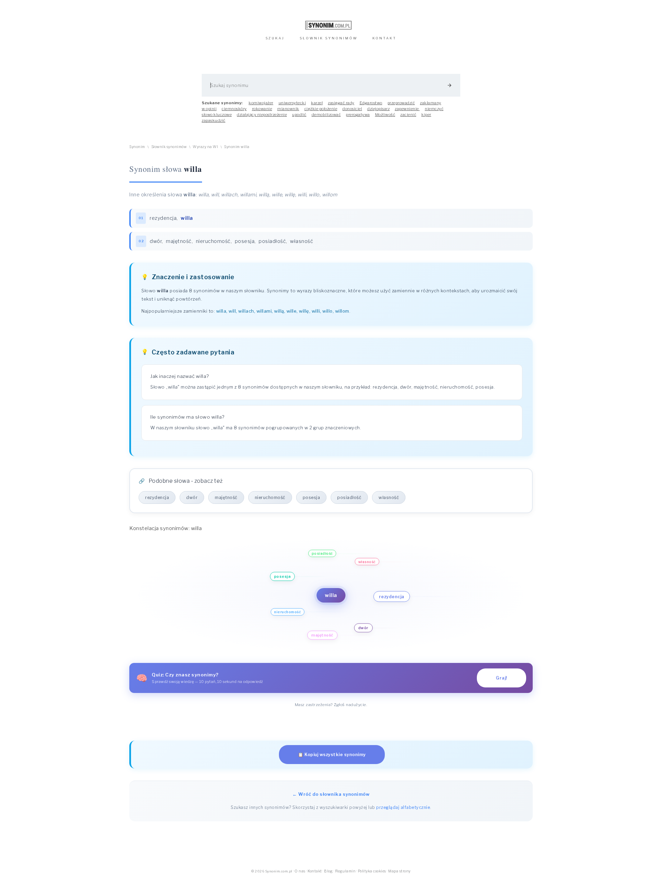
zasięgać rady (341, 102)
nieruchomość (213, 241)
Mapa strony (399, 871)
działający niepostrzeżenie (262, 114)
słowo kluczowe (217, 114)
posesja (245, 241)
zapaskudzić (213, 120)
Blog (328, 871)
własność (301, 241)
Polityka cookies (372, 871)
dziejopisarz (378, 108)
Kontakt (315, 871)
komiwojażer (261, 102)
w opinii (209, 108)
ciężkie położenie (321, 108)
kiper (426, 114)
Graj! (501, 678)
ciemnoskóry (234, 108)
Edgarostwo (371, 102)
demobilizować (326, 114)
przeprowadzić (401, 102)
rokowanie (262, 108)
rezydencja (163, 218)
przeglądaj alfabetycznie (403, 807)
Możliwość (385, 114)
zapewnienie (407, 108)
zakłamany (430, 102)
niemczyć (434, 108)
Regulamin (345, 871)
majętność (179, 241)
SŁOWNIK (329, 38)
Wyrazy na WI (205, 147)
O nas (299, 871)
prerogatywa (358, 114)
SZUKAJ (274, 38)
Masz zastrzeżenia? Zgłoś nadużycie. (331, 704)
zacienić (408, 114)
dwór (156, 241)
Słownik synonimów (169, 147)
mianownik (288, 108)
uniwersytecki (292, 102)
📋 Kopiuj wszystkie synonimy (332, 754)
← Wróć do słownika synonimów (331, 794)
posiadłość (272, 241)
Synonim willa (237, 147)
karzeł (317, 102)
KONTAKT (384, 38)
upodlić (299, 114)
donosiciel (352, 108)
